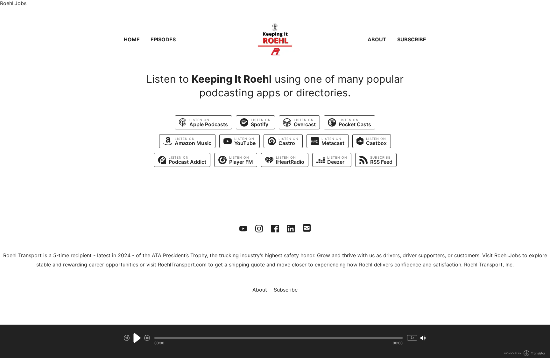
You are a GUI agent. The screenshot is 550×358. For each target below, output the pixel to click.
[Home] (275, 39)
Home (132, 39)
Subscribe (411, 39)
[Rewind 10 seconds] (127, 338)
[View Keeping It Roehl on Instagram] (259, 228)
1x (412, 337)
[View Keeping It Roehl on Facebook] (275, 228)
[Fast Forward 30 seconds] (147, 338)
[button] (278, 338)
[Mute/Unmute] (423, 338)
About (377, 39)
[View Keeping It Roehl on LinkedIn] (291, 228)
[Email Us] (307, 227)
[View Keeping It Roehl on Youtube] (243, 228)
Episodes (163, 39)
